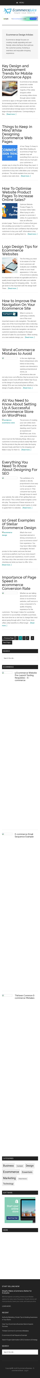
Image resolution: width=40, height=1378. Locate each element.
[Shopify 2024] (20, 20)
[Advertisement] (20, 1255)
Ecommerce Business (25, 1368)
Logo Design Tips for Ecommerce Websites (20, 250)
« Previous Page (8, 638)
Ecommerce (11, 1172)
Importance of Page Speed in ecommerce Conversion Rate (19, 583)
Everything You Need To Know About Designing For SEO (19, 468)
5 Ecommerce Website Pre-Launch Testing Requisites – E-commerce (26, 677)
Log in (26, 1370)
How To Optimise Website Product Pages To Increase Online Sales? (17, 194)
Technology (8, 1184)
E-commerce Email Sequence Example (24, 835)
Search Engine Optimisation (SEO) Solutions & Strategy (19, 1340)
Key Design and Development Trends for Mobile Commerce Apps (17, 71)
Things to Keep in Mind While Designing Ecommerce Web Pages (17, 134)
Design (30, 1165)
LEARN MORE (6, 1306)
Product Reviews (23, 1178)
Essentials (27, 1172)
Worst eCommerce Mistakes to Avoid (18, 352)
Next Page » (7, 643)
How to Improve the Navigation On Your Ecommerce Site (19, 304)
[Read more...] (11, 114)
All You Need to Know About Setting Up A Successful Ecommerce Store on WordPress (19, 407)
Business (8, 1165)
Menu (21, 3)
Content (20, 1166)
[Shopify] (20, 1223)
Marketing (9, 1178)
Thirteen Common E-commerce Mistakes (25, 996)
